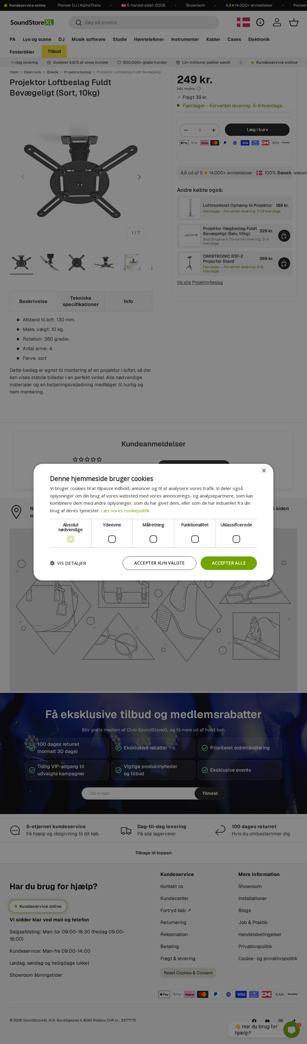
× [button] (263, 470)
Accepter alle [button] (229, 563)
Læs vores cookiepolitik (125, 510)
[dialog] (153, 522)
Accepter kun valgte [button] (159, 563)
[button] (68, 563)
